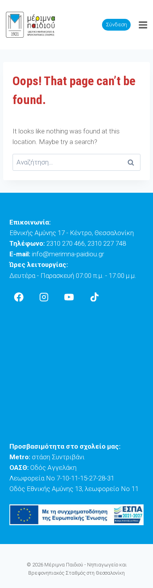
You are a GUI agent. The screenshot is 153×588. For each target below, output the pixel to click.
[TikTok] (94, 297)
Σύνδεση (116, 24)
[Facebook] (18, 297)
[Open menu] (143, 25)
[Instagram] (44, 297)
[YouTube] (69, 297)
